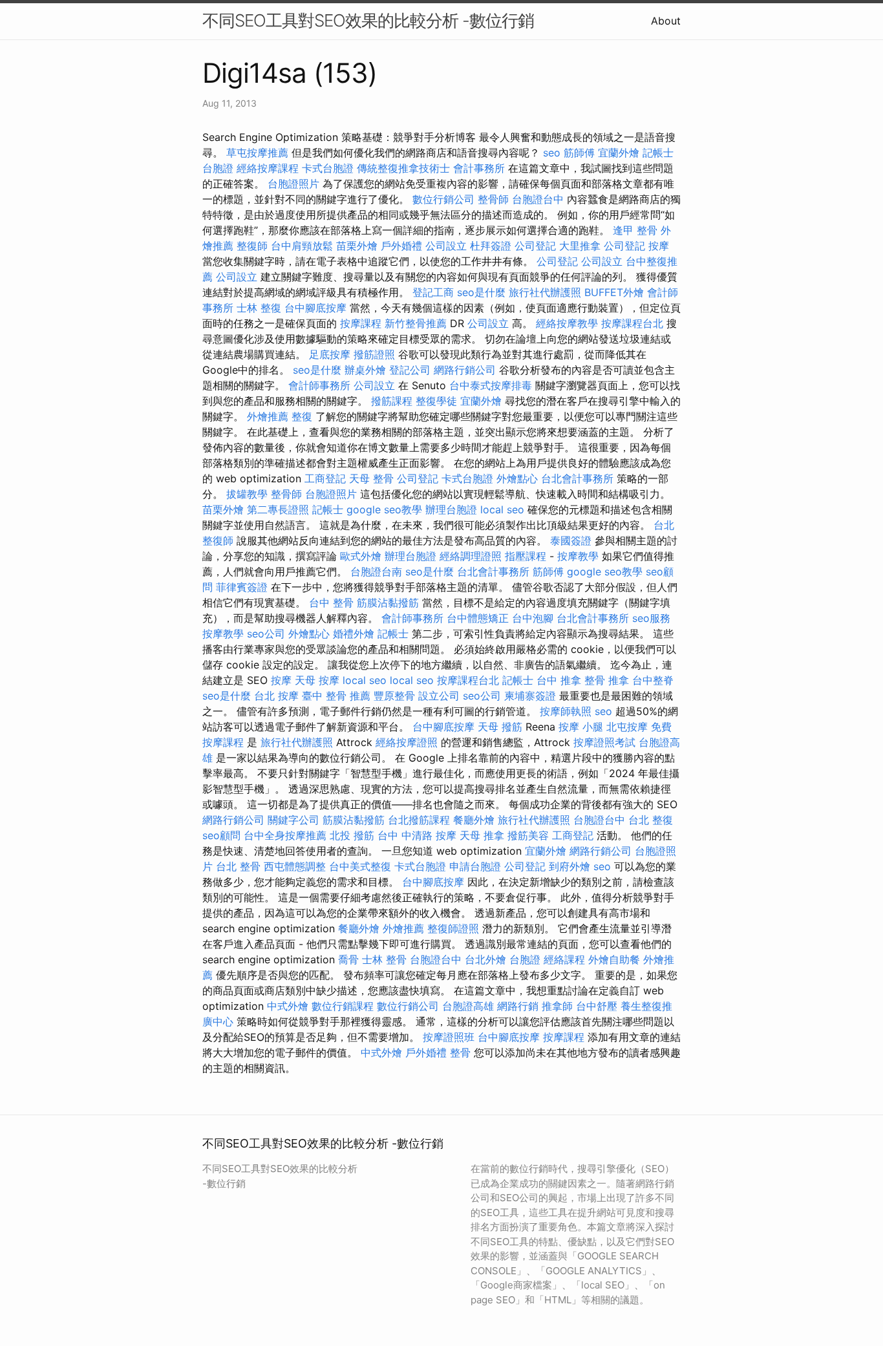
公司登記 (535, 245)
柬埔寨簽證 (530, 695)
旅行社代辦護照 (545, 292)
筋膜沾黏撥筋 (388, 602)
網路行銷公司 (465, 369)
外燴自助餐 (614, 959)
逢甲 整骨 (635, 230)
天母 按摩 (317, 680)
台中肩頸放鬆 (302, 245)
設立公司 (439, 695)
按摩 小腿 (581, 726)
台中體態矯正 (478, 618)
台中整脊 (653, 680)
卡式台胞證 (328, 168)
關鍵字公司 (293, 819)
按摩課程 (360, 323)
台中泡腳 (532, 618)
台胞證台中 (538, 199)
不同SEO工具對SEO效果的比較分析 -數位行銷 (368, 20)
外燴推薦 (267, 416)
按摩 (658, 245)
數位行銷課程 (343, 1005)
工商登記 (325, 478)
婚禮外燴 (353, 633)
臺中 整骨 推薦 (336, 695)
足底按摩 (329, 354)
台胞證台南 (376, 571)
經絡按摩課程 (268, 168)
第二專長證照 (278, 509)
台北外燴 (485, 959)
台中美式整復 (360, 866)
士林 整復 (259, 307)
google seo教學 (384, 509)
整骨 (460, 1052)
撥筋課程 (391, 400)
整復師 (252, 245)
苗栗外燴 (357, 245)
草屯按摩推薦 (257, 152)
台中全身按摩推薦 (285, 835)
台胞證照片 (293, 183)
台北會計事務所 (577, 478)
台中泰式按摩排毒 (490, 385)
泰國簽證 (570, 540)
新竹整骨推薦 (416, 323)
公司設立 (446, 245)
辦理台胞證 (451, 509)
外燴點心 (517, 478)
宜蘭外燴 (618, 152)
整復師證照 (453, 928)
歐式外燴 (360, 556)
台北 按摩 (276, 695)
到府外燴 (569, 866)
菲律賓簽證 (242, 587)
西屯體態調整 (295, 866)
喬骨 (348, 959)
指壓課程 (525, 556)
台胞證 (217, 168)
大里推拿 (580, 245)
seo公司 (266, 633)
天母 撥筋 (500, 726)
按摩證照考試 (604, 742)
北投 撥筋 (352, 835)
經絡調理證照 (471, 556)
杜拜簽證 (490, 245)
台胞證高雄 (468, 1005)
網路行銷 (517, 1005)
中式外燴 (287, 1005)
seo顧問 (221, 835)
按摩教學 (578, 556)
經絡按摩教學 (567, 323)
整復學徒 (436, 400)
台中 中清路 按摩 (417, 835)
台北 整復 (650, 819)
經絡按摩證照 (407, 742)
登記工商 (433, 292)
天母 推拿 (482, 835)
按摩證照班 (448, 1037)
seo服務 (651, 618)
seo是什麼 (481, 292)
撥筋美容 (528, 835)
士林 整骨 (384, 959)
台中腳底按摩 (315, 307)
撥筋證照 (374, 354)
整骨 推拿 (606, 680)
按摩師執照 (565, 711)
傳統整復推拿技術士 (403, 168)
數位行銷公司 (443, 199)
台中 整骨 (331, 602)
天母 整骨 (371, 478)
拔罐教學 (247, 493)
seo (551, 152)
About (666, 20)
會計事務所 (479, 168)
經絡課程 (564, 959)
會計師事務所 (319, 385)
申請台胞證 (475, 866)
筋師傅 (579, 152)
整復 (302, 416)
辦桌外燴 (365, 369)
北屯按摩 (627, 726)
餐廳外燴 (474, 819)
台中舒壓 (596, 1005)
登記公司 (410, 369)
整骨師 (493, 199)
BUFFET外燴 (614, 292)
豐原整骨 (394, 695)
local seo (502, 509)
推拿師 (557, 1005)
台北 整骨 (238, 866)
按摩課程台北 (632, 323)
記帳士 (658, 152)
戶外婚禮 (401, 245)
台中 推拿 (559, 680)
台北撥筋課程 (419, 819)
